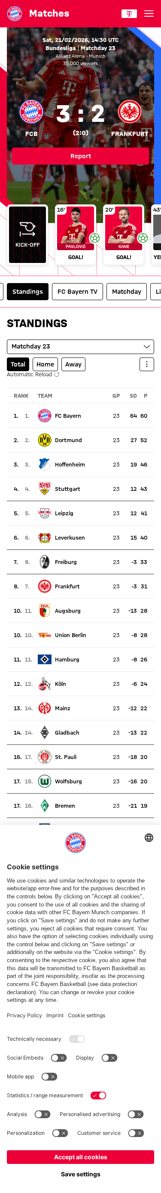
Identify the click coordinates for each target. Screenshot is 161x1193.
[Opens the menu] (149, 14)
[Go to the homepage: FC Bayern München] (14, 13)
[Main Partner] (129, 13)
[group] (80, 235)
